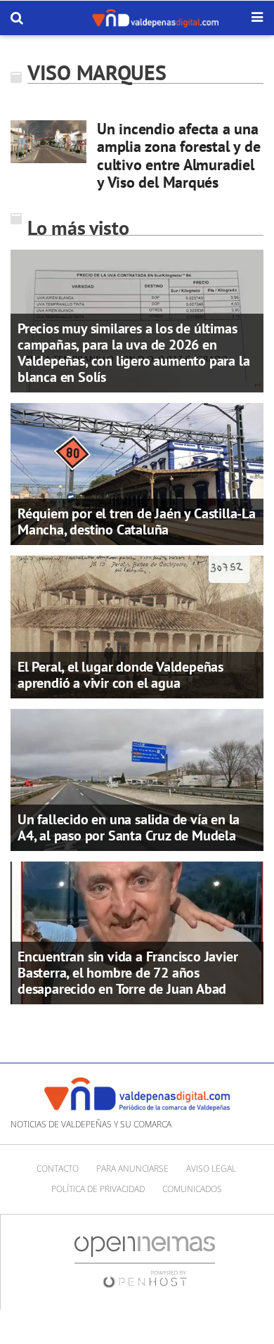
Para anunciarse (132, 1169)
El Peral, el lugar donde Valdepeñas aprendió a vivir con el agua (120, 675)
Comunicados (192, 1189)
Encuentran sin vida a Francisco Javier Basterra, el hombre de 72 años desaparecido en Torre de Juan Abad (127, 972)
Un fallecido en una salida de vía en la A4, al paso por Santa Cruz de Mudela (129, 827)
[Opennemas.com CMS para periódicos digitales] (144, 1261)
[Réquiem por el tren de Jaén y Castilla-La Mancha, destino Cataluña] (137, 472)
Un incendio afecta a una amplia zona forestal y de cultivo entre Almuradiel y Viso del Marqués (179, 155)
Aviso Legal (211, 1169)
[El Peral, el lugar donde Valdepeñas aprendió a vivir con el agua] (137, 626)
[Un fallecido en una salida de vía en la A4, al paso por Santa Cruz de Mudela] (137, 778)
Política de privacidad (98, 1189)
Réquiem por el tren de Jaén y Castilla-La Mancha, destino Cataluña (137, 521)
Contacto (58, 1169)
